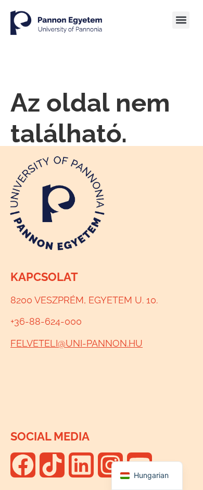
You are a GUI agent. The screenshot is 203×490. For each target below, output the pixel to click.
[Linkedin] (81, 464)
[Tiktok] (52, 464)
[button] (180, 20)
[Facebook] (22, 464)
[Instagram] (110, 464)
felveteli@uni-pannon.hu (76, 343)
